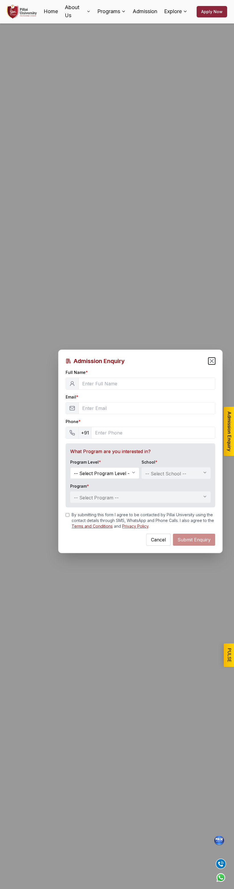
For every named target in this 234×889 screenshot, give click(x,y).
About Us (72, 11)
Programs (108, 11)
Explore (173, 11)
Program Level (85, 462)
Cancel (158, 540)
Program (79, 486)
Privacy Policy (135, 526)
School (150, 462)
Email (72, 396)
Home (51, 11)
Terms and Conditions (92, 526)
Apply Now (212, 11)
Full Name (77, 372)
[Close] (211, 361)
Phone (73, 421)
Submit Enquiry (194, 540)
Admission (145, 11)
